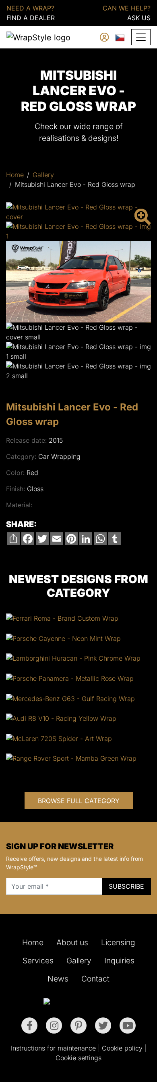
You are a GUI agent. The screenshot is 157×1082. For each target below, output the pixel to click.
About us (72, 942)
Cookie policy (122, 1048)
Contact (95, 979)
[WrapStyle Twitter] (103, 1025)
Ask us (139, 18)
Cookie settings (78, 1058)
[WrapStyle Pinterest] (78, 1025)
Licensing (118, 942)
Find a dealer (30, 18)
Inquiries (119, 960)
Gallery (43, 175)
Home (15, 175)
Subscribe (126, 886)
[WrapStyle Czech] (120, 37)
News (58, 979)
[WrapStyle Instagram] (54, 1025)
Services (38, 960)
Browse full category (79, 801)
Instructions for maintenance (53, 1048)
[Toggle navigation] (141, 37)
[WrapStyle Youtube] (128, 1025)
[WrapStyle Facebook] (29, 1025)
